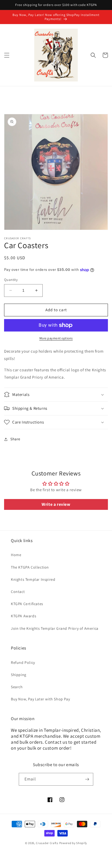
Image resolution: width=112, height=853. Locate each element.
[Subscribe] (87, 779)
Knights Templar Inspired (33, 579)
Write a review (56, 504)
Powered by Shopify (73, 843)
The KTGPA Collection (30, 567)
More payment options (56, 338)
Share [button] (15, 439)
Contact (18, 591)
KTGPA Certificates (27, 603)
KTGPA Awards (23, 615)
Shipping (18, 674)
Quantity (11, 279)
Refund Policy (23, 662)
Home (16, 554)
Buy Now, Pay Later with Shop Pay (40, 699)
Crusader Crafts (47, 843)
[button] (7, 55)
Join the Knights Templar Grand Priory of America (54, 628)
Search (17, 686)
